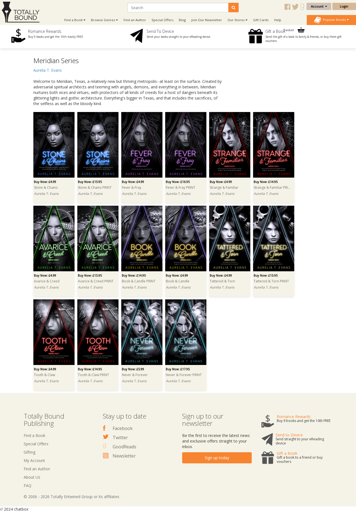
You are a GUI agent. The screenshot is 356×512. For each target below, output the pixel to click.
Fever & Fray (131, 187)
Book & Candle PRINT (138, 281)
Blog (182, 20)
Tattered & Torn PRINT (271, 281)
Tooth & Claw (44, 374)
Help (277, 20)
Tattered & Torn (222, 281)
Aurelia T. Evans (47, 70)
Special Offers (163, 20)
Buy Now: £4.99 (45, 182)
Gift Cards (261, 20)
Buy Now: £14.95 (266, 182)
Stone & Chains (46, 187)
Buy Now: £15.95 (90, 182)
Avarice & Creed (47, 281)
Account (318, 6)
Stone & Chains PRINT (95, 187)
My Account (34, 460)
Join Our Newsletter (206, 20)
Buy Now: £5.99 (133, 369)
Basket (289, 30)
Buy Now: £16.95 (178, 182)
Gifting (29, 452)
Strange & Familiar (224, 187)
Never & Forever (135, 374)
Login (344, 6)
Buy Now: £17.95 (178, 369)
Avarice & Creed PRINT (95, 281)
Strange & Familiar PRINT (273, 187)
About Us (32, 477)
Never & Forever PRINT (184, 374)
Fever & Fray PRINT (180, 187)
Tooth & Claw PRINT (93, 374)
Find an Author (134, 20)
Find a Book (34, 435)
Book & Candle (177, 281)
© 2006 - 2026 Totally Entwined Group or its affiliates (71, 496)
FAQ (27, 485)
